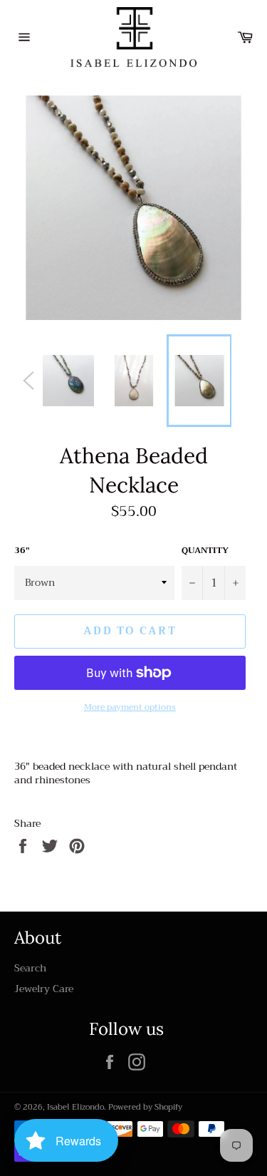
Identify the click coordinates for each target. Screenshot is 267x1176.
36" (22, 551)
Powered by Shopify (145, 1107)
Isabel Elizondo (75, 1107)
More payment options (130, 707)
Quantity (205, 551)
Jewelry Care (43, 988)
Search (30, 967)
